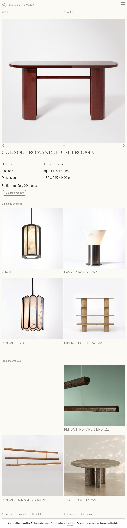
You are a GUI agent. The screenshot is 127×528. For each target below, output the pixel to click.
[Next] (116, 145)
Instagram (69, 514)
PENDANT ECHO (13, 343)
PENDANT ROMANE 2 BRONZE (86, 429)
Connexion (28, 4)
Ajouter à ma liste (14, 192)
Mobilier (6, 12)
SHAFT (6, 272)
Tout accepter (69, 525)
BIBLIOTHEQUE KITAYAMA (83, 343)
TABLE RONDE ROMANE (82, 500)
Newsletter (38, 514)
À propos (7, 514)
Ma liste (14, 4)
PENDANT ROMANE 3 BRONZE (24, 500)
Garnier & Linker (54, 164)
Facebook (86, 514)
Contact (22, 514)
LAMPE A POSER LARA (80, 272)
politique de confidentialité (107, 523)
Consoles (68, 12)
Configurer (57, 525)
